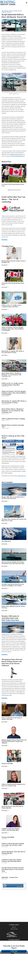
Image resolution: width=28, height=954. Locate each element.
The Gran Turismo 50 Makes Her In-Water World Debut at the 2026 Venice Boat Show (13, 562)
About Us (14, 927)
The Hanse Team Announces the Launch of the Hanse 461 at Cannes (14, 519)
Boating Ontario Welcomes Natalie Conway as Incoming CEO (14, 261)
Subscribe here (22, 475)
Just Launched (5, 10)
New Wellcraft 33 (6, 541)
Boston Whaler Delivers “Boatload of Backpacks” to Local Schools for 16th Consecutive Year (11, 374)
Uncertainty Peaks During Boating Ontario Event (13, 185)
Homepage (4, 12)
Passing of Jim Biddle (7, 763)
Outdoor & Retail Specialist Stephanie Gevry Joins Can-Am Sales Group (13, 785)
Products (9, 12)
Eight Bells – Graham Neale (10, 877)
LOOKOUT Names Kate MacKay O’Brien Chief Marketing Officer (10, 829)
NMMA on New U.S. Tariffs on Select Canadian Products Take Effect (11, 306)
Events (10, 10)
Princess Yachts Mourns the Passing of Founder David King (12, 718)
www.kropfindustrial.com (18, 156)
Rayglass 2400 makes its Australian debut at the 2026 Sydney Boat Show (13, 497)
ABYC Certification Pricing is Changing (13, 419)
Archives (10, 473)
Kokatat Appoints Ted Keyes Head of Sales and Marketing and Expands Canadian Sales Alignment (14, 741)
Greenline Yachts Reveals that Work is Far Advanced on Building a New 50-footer (13, 585)
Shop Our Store (14, 928)
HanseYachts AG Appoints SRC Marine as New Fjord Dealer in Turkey (13, 351)
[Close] (27, 942)
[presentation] (14, 173)
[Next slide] (25, 176)
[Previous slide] (3, 176)
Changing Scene (7, 246)
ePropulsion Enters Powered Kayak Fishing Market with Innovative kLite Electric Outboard (12, 662)
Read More (4, 239)
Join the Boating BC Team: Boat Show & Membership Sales (12, 807)
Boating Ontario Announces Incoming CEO (13, 426)
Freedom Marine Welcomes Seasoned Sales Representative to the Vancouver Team (13, 869)
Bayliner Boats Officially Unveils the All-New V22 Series (13, 607)
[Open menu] (26, 3)
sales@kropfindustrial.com (16, 154)
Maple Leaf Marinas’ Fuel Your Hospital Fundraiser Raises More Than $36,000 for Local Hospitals (13, 328)
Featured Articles (17, 10)
